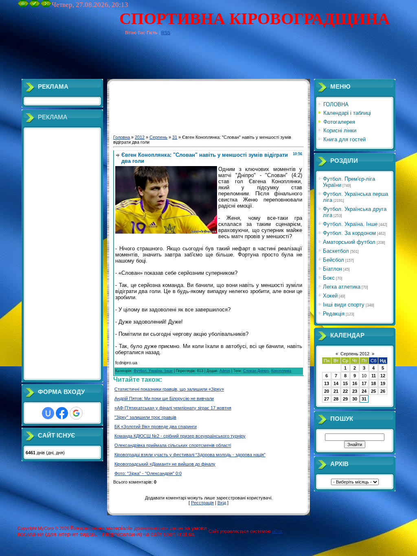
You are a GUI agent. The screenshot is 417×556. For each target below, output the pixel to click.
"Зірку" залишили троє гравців (145, 417)
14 (336, 383)
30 (354, 398)
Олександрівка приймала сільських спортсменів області (172, 445)
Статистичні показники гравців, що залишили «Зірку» (169, 389)
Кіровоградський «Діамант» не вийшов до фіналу (164, 464)
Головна (121, 137)
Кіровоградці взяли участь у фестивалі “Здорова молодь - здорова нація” (190, 454)
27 (326, 398)
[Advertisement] (166, 60)
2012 (140, 137)
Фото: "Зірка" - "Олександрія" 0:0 (148, 473)
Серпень (158, 137)
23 (354, 391)
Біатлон (332, 269)
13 (326, 383)
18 (373, 383)
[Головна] (23, 5)
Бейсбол (333, 260)
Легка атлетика (341, 287)
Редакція (334, 314)
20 (326, 391)
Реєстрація (202, 502)
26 (382, 391)
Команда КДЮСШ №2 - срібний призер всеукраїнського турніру (180, 435)
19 (382, 383)
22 (345, 391)
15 (345, 383)
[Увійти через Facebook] (62, 413)
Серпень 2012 (354, 353)
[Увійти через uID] (48, 413)
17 (364, 383)
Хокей (330, 296)
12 (382, 375)
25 (373, 391)
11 (373, 375)
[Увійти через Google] (76, 413)
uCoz (277, 531)
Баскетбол (336, 251)
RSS (165, 32)
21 (336, 391)
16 (354, 383)
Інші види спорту (343, 305)
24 (364, 391)
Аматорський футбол (349, 242)
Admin (224, 371)
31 (174, 137)
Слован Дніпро (256, 371)
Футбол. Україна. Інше (153, 371)
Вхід (221, 502)
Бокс (329, 278)
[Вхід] (46, 5)
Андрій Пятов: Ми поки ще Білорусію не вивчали (164, 398)
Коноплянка (281, 371)
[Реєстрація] (34, 5)
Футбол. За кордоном (349, 233)
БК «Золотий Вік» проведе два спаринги (155, 426)
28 (336, 398)
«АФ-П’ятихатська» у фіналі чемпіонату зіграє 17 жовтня (172, 407)
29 (345, 398)
